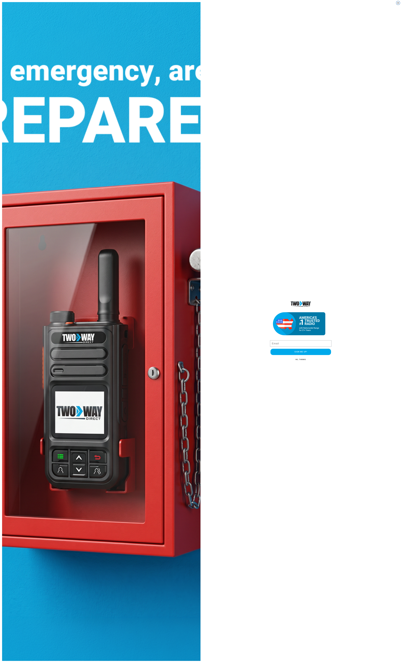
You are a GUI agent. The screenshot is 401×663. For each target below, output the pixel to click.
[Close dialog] (398, 3)
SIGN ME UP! (300, 351)
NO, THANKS (301, 359)
